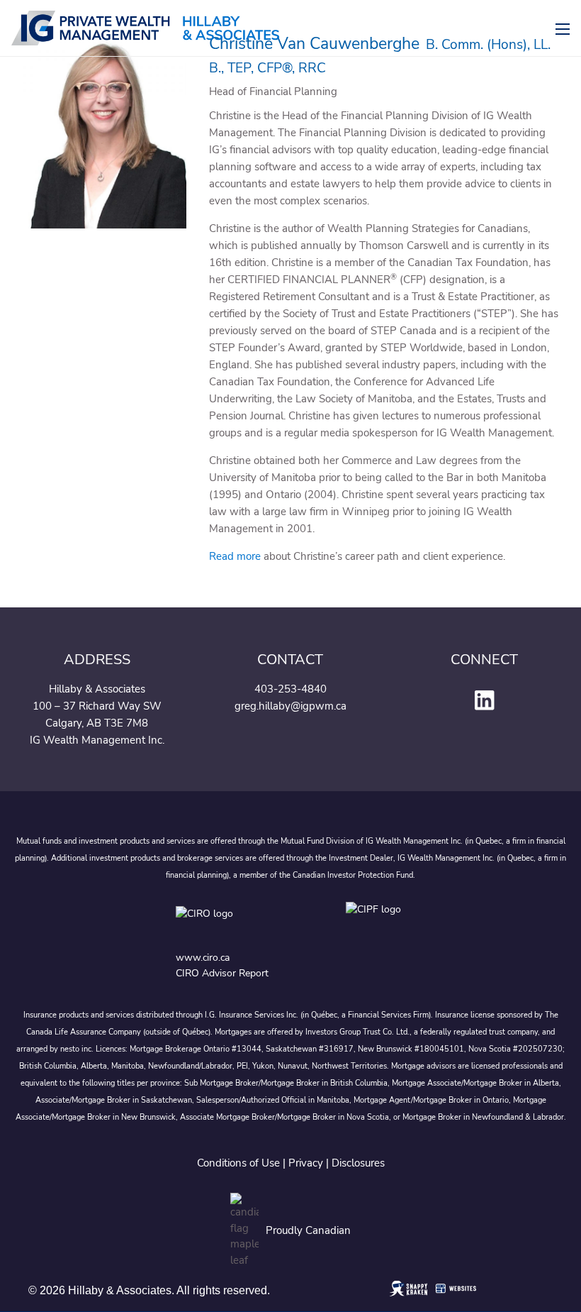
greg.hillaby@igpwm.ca (290, 706)
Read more (235, 556)
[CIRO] (246, 923)
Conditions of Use (238, 1163)
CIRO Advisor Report (222, 973)
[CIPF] (376, 923)
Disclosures (358, 1163)
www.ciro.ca (203, 957)
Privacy (305, 1163)
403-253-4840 (290, 689)
